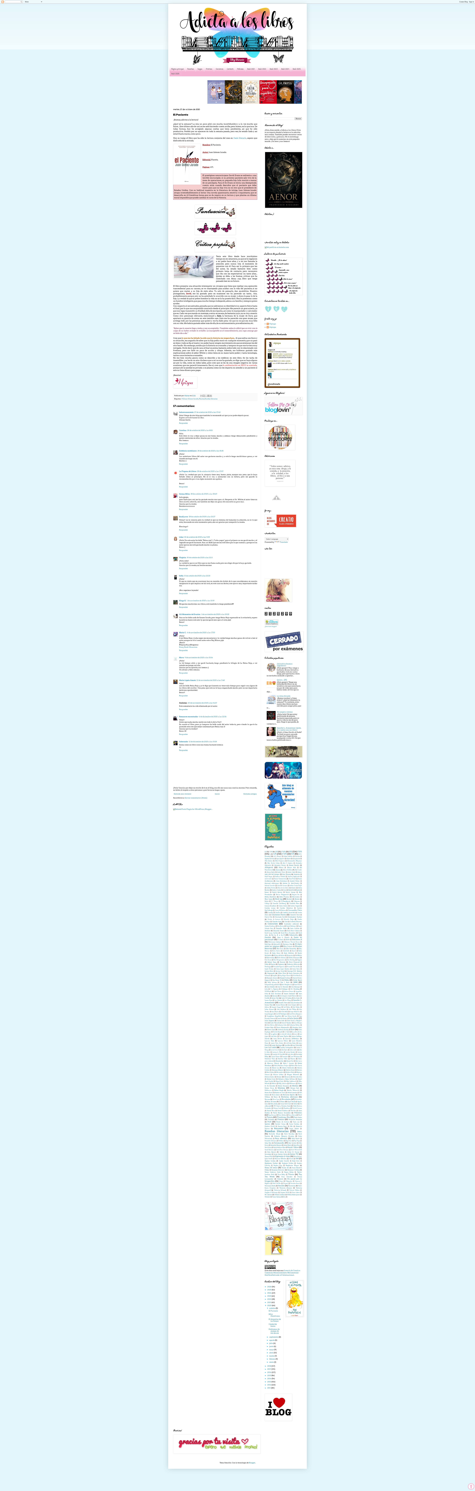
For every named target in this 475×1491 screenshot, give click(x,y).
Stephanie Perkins (287, 1163)
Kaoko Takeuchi (274, 1023)
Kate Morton (271, 1025)
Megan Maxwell (293, 1074)
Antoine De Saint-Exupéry (291, 883)
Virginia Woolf (284, 1192)
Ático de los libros (283, 888)
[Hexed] (223, 103)
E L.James (281, 939)
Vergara (285, 1183)
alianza (277, 870)
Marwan (299, 1070)
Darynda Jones (278, 931)
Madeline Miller (283, 1059)
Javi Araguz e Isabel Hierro (288, 996)
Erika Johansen (294, 958)
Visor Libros (296, 1192)
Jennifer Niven (283, 1003)
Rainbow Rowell (270, 1126)
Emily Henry (276, 953)
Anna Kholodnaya (281, 881)
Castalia (270, 912)
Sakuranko (183, 742)
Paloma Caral (277, 1108)
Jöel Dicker (296, 1007)
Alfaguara (269, 867)
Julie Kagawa (269, 1020)
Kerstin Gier (297, 1027)
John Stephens (281, 1009)
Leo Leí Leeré (270, 1047)
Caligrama (297, 901)
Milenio (274, 1083)
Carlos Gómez (283, 906)
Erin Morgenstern (279, 960)
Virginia (182, 557)
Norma (267, 1099)
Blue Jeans (268, 899)
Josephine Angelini (274, 1016)
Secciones (219, 69)
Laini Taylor (284, 1036)
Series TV (294, 1154)
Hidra (286, 980)
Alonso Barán (271, 872)
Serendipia (268, 1154)
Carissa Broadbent (270, 906)
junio (271, 1346)
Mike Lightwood (291, 1081)
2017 (269, 1369)
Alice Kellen (287, 870)
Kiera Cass (271, 1029)
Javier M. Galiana (287, 998)
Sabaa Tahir (268, 1143)
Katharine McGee (294, 1025)
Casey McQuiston (280, 910)
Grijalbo (274, 975)
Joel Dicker (287, 1007)
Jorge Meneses (295, 1011)
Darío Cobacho (294, 928)
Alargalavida (296, 858)
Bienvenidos (296, 897)
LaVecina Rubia (291, 1043)
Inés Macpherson (287, 984)
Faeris (273, 964)
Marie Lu (275, 1068)
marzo (272, 1356)
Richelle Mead (274, 1134)
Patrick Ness (271, 1110)
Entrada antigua (250, 794)
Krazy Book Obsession (188, 647)
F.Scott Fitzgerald (294, 962)
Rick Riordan (289, 1134)
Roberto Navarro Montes (284, 1136)
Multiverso (268, 1090)
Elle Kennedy (291, 948)
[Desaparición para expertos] (189, 103)
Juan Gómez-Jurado (191, 399)
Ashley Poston (271, 888)
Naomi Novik (269, 1092)
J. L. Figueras (274, 989)
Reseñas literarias (211, 399)
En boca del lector (279, 955)
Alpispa (272, 324)
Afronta (297, 856)
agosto (272, 1340)
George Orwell (280, 971)
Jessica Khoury (280, 1005)
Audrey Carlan (276, 890)
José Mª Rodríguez (281, 1014)
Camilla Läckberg (279, 903)
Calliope (267, 903)
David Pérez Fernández (288, 933)
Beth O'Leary (284, 897)
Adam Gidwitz (288, 856)
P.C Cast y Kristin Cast (282, 1106)
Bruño (297, 899)
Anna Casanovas (280, 879)
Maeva (292, 1059)
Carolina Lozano (270, 908)
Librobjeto (284, 1050)
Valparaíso (289, 1181)
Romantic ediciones (270, 1141)
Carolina (182, 430)
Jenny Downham (295, 1003)
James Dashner (289, 993)
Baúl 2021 (251, 69)
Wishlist (267, 1197)
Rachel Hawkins (294, 1124)
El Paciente (273, 1311)
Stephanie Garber (271, 1163)
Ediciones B (297, 939)
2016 (269, 1372)
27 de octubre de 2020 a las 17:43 (207, 412)
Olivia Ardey (274, 1104)
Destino (268, 937)
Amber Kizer (281, 872)
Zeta (284, 1197)
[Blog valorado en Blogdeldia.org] (272, 622)
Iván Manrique (295, 987)
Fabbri (267, 964)
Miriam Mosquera (283, 1086)
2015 (269, 1375)
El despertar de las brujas (275, 1320)
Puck (269, 1122)
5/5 (292, 854)
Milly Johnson (282, 1083)
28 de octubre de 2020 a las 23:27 (202, 517)
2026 (269, 1287)
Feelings (268, 967)
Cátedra (277, 912)
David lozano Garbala (271, 933)
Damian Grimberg (270, 926)
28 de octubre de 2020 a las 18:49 (204, 494)
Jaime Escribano (276, 993)
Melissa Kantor (269, 1077)
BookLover (183, 517)
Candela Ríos (294, 903)
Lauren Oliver (283, 1041)
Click (286, 921)
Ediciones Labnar (274, 942)
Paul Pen (293, 1110)
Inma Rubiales (271, 987)
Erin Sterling (291, 960)
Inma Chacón (298, 984)
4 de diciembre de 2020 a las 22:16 (212, 717)
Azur (284, 890)
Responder (183, 423)
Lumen (284, 1056)
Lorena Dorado (290, 1052)
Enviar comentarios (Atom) (196, 798)
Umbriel (280, 1179)
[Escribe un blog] (203, 396)
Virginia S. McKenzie (271, 1192)
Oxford (295, 1104)
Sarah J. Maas (293, 1147)
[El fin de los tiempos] (258, 103)
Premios (209, 69)
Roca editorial (281, 1138)
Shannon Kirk (269, 1156)
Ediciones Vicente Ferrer (292, 942)
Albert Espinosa (280, 861)
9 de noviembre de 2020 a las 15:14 (199, 657)
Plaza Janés (298, 1117)
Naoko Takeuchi (293, 1090)
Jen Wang (288, 1000)
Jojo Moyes (275, 1011)
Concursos (273, 924)
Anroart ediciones (272, 883)
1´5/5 (271, 852)
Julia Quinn (294, 1018)
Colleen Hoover (296, 921)
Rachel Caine (280, 1124)
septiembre (274, 1337)
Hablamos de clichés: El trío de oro (274, 1331)
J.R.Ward (268, 991)
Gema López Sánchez (283, 969)
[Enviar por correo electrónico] (201, 396)
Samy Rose (297, 1145)
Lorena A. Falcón (278, 1052)
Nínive (276, 1097)
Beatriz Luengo (291, 892)
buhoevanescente (186, 412)
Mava (181, 657)
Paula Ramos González (281, 1113)
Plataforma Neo (283, 1117)
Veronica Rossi (295, 1183)
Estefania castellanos (188, 451)
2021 (269, 1302)
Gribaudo (267, 975)
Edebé (288, 939)
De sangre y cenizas (285, 712)
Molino (295, 1086)
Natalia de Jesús (280, 1092)
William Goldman (279, 1195)
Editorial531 (277, 944)
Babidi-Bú (291, 890)
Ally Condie (298, 870)
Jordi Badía (284, 1011)
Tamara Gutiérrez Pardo (273, 1172)
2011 (269, 1388)
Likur (181, 537)
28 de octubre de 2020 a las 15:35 (210, 451)
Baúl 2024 (285, 69)
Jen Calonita (278, 1000)
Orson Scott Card (285, 1104)
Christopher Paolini (294, 917)
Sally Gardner (292, 1143)
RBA (291, 1126)
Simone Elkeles (280, 1159)
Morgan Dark (294, 1088)
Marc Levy (298, 1061)
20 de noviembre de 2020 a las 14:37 (202, 703)
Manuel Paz (289, 1061)
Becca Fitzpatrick (282, 894)
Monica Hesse (269, 1088)
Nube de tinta (271, 1101)
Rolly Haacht (296, 1138)
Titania (291, 1174)
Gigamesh (271, 973)
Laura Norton (277, 1038)
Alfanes (281, 867)
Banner (267, 892)
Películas (240, 69)
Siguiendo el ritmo (282, 1156)
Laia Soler (274, 1036)
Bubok (266, 901)
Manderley (279, 1061)
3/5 (182, 399)
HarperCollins (285, 978)
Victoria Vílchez (294, 1190)
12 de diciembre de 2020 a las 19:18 (203, 742)
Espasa (299, 960)
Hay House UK (277, 980)
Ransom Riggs (282, 1126)
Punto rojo (296, 1122)
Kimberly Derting (283, 1029)
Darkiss (267, 931)
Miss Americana (274, 1315)
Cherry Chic (268, 917)
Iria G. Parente (282, 987)
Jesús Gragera (292, 1005)
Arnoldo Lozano (282, 885)
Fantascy (281, 964)
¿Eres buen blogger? (271, 626)
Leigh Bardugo (276, 1045)
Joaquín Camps (276, 1007)
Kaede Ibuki (280, 1020)
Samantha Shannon (276, 1145)
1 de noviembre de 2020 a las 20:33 (215, 614)
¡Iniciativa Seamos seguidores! (284, 665)
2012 (269, 1385)
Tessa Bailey (281, 1174)
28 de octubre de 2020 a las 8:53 (200, 430)
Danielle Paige (281, 928)
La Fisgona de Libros (187, 471)
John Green (269, 1009)
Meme (278, 1077)
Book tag (279, 899)
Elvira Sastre (276, 951)
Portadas (271, 1119)
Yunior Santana (276, 1197)
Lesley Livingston (286, 1047)
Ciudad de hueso (273, 1325)
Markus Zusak (290, 1070)
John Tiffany (292, 1009)
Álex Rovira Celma (273, 863)
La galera (274, 1034)
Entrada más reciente (182, 794)
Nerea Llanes (276, 1095)
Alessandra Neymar (294, 861)
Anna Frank (292, 879)
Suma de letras (271, 1168)
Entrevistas (270, 958)
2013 (269, 1382)
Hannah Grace (271, 978)
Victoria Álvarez (286, 1188)
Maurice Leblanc (278, 1074)
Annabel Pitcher (295, 881)
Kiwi (293, 1029)
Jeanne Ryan (268, 1000)
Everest (282, 962)
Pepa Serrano (272, 1115)
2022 (269, 1299)
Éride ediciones (281, 958)
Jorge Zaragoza (269, 1014)
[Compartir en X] (206, 396)
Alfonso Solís (291, 867)
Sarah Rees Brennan (282, 1150)
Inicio (217, 794)
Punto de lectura (282, 1122)
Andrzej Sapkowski (294, 876)
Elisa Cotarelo (288, 946)
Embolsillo (286, 951)
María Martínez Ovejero (281, 1065)
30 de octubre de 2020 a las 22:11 (200, 557)
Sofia (181, 576)
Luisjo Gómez (275, 1056)
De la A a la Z (278, 935)
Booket (289, 899)
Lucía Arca (290, 1054)
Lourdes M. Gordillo (279, 1054)
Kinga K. (182, 601)
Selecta (282, 1152)
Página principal (177, 69)
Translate (284, 542)
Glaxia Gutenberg (294, 973)
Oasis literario (239, 138)
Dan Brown (281, 926)
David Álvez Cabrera (293, 931)
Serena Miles (184, 494)
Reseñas (190, 69)
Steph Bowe (296, 1161)
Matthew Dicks (289, 1072)
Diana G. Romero (283, 937)
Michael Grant (271, 1079)
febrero (272, 1359)
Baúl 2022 (262, 69)
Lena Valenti (296, 1045)
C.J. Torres (274, 901)
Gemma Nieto (269, 971)
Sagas (200, 69)
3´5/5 (299, 851)
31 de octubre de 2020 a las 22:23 (197, 576)
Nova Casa (276, 1099)
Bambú (298, 890)
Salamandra (279, 1143)
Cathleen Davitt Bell (289, 912)
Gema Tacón (296, 969)
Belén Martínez (270, 897)
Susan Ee (285, 1168)
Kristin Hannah (277, 1032)
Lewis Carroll (275, 1050)
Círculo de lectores (274, 919)
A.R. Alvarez (277, 856)
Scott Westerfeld (296, 1150)
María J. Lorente (288, 1063)
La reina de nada (283, 696)
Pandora (287, 1108)
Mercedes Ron (297, 1077)
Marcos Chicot (273, 1063)
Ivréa (266, 989)
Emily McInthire (289, 953)
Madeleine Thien (270, 1059)
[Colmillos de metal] (241, 103)
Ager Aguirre (280, 858)
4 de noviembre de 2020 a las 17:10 (201, 632)
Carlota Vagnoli (295, 906)
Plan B (300, 1115)
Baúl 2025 (297, 69)
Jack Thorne (278, 991)
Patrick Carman (297, 1108)
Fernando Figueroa (279, 967)
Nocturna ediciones (289, 1097)
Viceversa (291, 1186)
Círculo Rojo (289, 919)
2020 (269, 1305)
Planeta (201, 399)
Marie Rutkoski (288, 1068)
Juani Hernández (282, 1018)
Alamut (288, 858)
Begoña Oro (296, 894)
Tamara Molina (289, 1172)
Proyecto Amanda (295, 1119)
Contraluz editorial (291, 924)
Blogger (252, 1463)
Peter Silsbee (282, 1115)
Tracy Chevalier (286, 1177)
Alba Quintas (269, 861)
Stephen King (277, 1165)
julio (271, 1343)
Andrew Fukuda (280, 876)
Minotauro (292, 1083)
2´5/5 (283, 852)
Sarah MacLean (269, 1150)
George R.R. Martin (294, 971)
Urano (281, 1181)
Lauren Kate (269, 1041)
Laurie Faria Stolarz (277, 1043)
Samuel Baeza (288, 1145)
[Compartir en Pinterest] (211, 396)
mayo (271, 1350)
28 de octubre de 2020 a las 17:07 (210, 471)
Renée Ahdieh (294, 1129)
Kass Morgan (298, 1023)
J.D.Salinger (284, 989)
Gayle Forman (269, 969)
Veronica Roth (270, 1186)
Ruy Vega (297, 1141)
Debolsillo (293, 935)
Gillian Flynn (282, 973)
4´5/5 (284, 854)
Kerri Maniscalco (282, 1027)
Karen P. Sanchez (287, 1023)
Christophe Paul (280, 917)
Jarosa (275, 996)
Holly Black (297, 980)
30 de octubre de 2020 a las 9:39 (197, 537)
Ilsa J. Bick (284, 982)
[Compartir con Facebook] (208, 396)
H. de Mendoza (297, 975)
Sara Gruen (268, 1147)
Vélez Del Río (276, 1183)
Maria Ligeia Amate (187, 680)
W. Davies (268, 1195)
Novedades (286, 1099)
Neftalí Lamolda (292, 1092)
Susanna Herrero (278, 1170)
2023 (269, 1296)
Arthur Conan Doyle (295, 885)
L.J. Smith (287, 1032)
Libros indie (293, 1050)
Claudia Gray (277, 921)
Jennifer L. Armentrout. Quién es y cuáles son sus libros (289, 729)
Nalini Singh (279, 1090)
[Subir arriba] (471, 1486)
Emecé (294, 951)
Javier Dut (275, 998)
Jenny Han (269, 1005)
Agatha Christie (269, 858)
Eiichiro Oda (287, 944)
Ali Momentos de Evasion (189, 614)
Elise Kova (280, 948)
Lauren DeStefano (292, 1038)
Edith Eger (268, 944)
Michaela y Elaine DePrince (286, 1079)
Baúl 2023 (274, 69)
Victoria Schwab (280, 1190)
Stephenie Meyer (292, 1165)
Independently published (272, 984)
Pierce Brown (292, 1115)
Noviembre (298, 1099)
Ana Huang (286, 874)
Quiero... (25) (282, 680)
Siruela (291, 1159)
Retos (299, 1131)
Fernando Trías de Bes (293, 967)
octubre (272, 1308)
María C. (182, 632)
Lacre (295, 1034)
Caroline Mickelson (286, 908)
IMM (295, 982)
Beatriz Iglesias (277, 892)
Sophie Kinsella (284, 1161)
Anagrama (297, 874)
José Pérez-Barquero (295, 1014)
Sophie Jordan (270, 1161)
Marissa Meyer (277, 1070)
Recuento (278, 1128)
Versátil (281, 1186)
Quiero (267, 1124)
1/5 (266, 852)
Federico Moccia (293, 964)
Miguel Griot (280, 1081)
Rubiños (281, 1141)
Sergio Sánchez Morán (280, 1154)
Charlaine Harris (279, 915)
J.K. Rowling (294, 989)
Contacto (230, 69)
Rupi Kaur (289, 1141)
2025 (269, 1290)
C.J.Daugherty (285, 901)
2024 (269, 1293)
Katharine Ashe (282, 1025)
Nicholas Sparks (289, 1095)
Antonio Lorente (270, 885)
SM (297, 1159)
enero (271, 1362)
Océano (282, 1101)
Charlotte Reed (295, 915)
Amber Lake (291, 872)
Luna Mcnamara (295, 1056)
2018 (269, 1366)
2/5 (276, 852)
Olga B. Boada (291, 1101)
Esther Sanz (271, 962)
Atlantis (293, 888)
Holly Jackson (272, 982)
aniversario (268, 879)
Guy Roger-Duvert (285, 975)
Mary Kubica (270, 1072)
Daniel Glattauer (291, 926)
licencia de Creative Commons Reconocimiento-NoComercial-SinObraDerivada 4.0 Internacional (282, 1273)
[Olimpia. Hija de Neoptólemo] (206, 103)
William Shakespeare (293, 1195)
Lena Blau (287, 1045)
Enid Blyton (298, 955)
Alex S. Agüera (288, 863)
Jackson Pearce (288, 991)
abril (271, 1353)
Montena (281, 1088)
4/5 (274, 854)
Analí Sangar (269, 876)
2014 (269, 1378)
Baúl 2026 (175, 74)
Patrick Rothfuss (282, 1110)
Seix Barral (271, 1152)
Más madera (279, 1072)
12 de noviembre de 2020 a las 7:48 (210, 680)
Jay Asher (297, 998)
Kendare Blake (269, 1027)
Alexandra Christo (280, 865)
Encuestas (290, 955)
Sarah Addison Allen (279, 1147)
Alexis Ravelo (294, 865)
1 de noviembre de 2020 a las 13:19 (200, 601)
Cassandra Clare (295, 910)
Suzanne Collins (293, 1170)
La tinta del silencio (286, 1034)
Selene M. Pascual (293, 1152)
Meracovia (287, 1077)
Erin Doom (268, 960)
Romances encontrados (188, 717)
